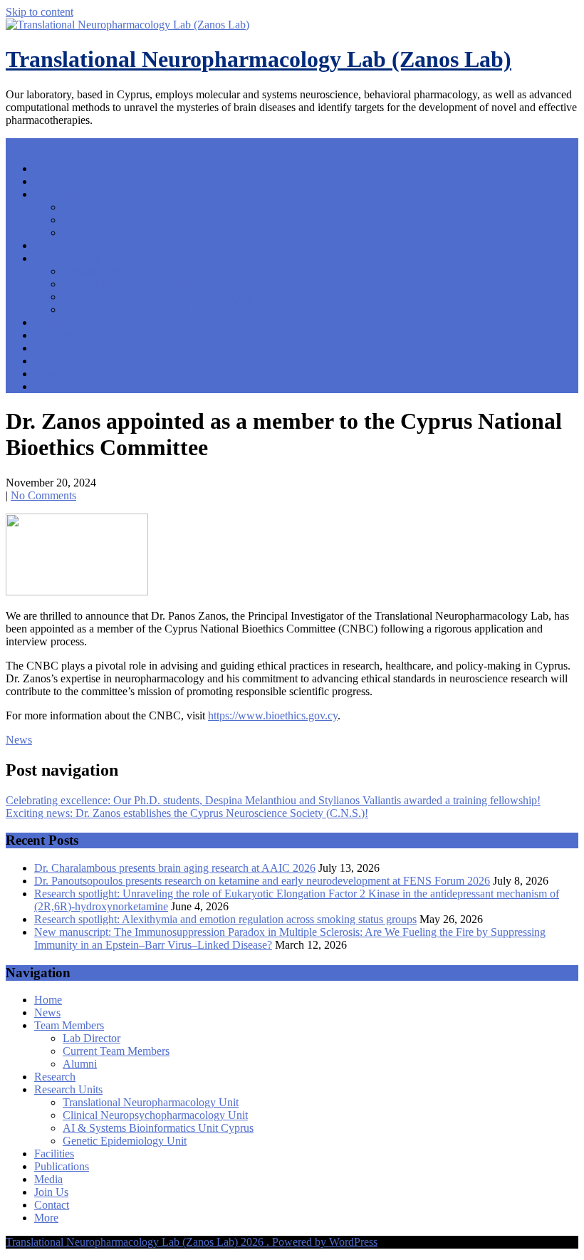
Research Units (68, 258)
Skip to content (39, 12)
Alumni (80, 233)
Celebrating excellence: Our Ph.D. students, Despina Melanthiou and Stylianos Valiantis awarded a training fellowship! (273, 800)
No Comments (43, 495)
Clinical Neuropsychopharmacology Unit (155, 284)
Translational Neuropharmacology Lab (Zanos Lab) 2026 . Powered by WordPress (191, 1242)
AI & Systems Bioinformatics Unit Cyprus (158, 297)
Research (54, 245)
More (46, 386)
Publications (61, 335)
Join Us (51, 361)
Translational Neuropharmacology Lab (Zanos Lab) (258, 59)
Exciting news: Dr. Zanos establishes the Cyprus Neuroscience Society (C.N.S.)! (187, 813)
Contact (51, 374)
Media (48, 348)
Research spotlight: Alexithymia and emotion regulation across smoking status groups (225, 919)
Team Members (69, 194)
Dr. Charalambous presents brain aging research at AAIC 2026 (175, 868)
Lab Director (91, 207)
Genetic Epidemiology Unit (125, 309)
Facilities (54, 322)
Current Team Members (116, 220)
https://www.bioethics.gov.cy (273, 715)
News (47, 181)
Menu (19, 144)
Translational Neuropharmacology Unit (151, 271)
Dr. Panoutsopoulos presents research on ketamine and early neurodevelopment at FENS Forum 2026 (262, 881)
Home (48, 168)
